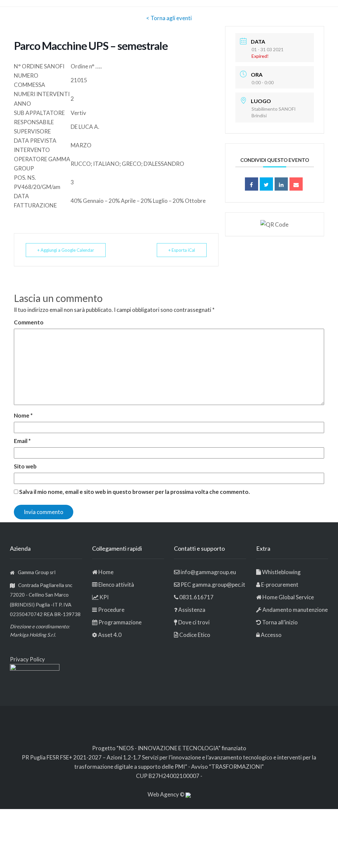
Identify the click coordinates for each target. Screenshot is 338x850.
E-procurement (279, 584)
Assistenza (191, 609)
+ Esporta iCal (181, 250)
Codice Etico (194, 634)
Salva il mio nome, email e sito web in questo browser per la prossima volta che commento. (134, 491)
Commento (29, 322)
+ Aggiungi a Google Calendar (65, 250)
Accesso (271, 634)
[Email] (296, 184)
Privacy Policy (27, 659)
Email (22, 440)
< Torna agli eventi (169, 18)
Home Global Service (288, 597)
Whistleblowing (281, 572)
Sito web (25, 466)
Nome (23, 415)
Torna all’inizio (279, 622)
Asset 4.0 (109, 634)
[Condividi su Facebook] (251, 184)
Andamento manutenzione (294, 609)
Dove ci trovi (194, 622)
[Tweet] (266, 184)
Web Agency (164, 794)
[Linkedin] (281, 184)
